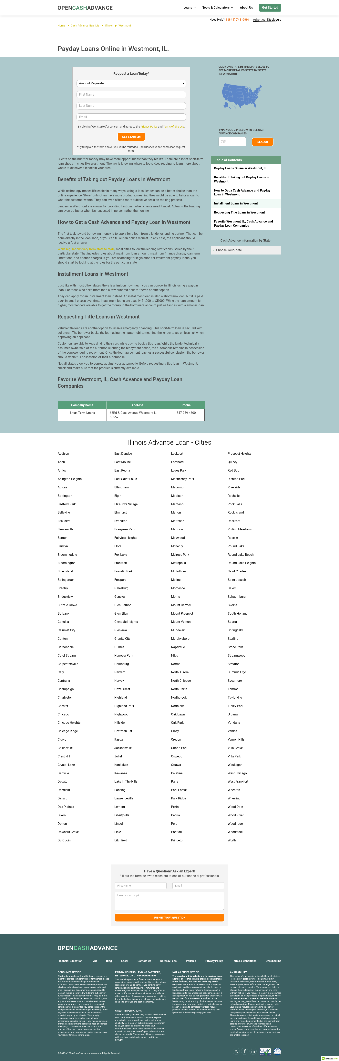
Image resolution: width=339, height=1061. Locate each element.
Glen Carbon (122, 605)
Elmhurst (120, 512)
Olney (175, 731)
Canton (63, 638)
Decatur (63, 781)
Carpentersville (68, 664)
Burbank (63, 613)
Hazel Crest (122, 689)
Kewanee (120, 773)
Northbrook (179, 697)
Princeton (177, 840)
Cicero (62, 739)
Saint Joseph (237, 580)
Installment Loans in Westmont (236, 203)
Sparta (232, 622)
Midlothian (178, 571)
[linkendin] (253, 1051)
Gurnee (119, 647)
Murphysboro (180, 638)
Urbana (233, 714)
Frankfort (120, 563)
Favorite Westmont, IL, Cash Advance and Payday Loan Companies (243, 223)
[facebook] (245, 1051)
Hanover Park (123, 655)
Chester (63, 706)
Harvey (119, 680)
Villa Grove (235, 748)
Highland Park (124, 706)
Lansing (120, 790)
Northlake (177, 706)
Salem (232, 588)
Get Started (270, 7)
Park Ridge (178, 798)
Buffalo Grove (67, 605)
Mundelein (178, 630)
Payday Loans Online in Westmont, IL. (240, 168)
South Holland (238, 613)
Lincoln (119, 824)
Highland (120, 697)
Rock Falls (235, 504)
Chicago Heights (69, 722)
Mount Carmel (181, 605)
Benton (62, 538)
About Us (246, 7)
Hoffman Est (123, 731)
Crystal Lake (66, 765)
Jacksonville (123, 748)
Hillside (119, 722)
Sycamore (235, 680)
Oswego (176, 756)
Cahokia (63, 622)
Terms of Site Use (173, 126)
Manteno (177, 504)
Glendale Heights (126, 622)
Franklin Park (123, 571)
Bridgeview (65, 596)
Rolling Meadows (240, 529)
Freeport (120, 580)
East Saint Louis (125, 479)
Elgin (117, 496)
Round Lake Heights (242, 563)
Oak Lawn (178, 714)
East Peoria (122, 470)
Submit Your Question (169, 917)
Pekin (175, 807)
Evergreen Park (124, 529)
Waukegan (235, 765)
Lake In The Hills (125, 781)
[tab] (246, 250)
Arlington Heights (70, 479)
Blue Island (65, 571)
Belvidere (64, 521)
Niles (174, 655)
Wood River (235, 815)
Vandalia (234, 722)
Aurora (62, 487)
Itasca (118, 739)
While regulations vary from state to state (86, 249)
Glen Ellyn (121, 613)
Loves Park (178, 470)
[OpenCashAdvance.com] (85, 8)
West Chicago (237, 773)
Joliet (118, 756)
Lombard (177, 462)
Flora (117, 546)
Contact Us (144, 960)
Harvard (119, 672)
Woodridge (235, 824)
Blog (109, 960)
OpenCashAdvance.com (86, 1053)
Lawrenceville (123, 798)
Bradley (63, 588)
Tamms (233, 689)
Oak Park (177, 722)
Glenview (120, 630)
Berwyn (63, 546)
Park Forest (179, 790)
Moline (175, 580)
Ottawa (176, 765)
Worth (232, 840)
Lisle (117, 832)
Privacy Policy (148, 126)
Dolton (62, 824)
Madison (177, 496)
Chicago (63, 714)
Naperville (178, 647)
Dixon (62, 815)
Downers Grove (68, 832)
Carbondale (66, 647)
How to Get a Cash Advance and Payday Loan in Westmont (242, 192)
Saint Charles (237, 571)
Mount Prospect (182, 613)
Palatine (176, 773)
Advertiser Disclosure (267, 19)
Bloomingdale (67, 555)
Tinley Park (235, 706)
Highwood (121, 714)
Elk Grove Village (126, 504)
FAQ (94, 960)
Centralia (64, 680)
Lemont (119, 807)
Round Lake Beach (241, 555)
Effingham (121, 487)
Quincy (232, 462)
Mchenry (177, 546)
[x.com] (236, 1051)
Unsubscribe (273, 960)
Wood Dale (235, 807)
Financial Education (70, 960)
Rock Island (236, 512)
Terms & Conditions (244, 960)
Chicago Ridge (68, 731)
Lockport (177, 453)
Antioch (63, 470)
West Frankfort (238, 781)
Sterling (233, 638)
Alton (61, 462)
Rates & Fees (168, 960)
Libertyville (121, 815)
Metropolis (178, 563)
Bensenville (65, 529)
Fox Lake (120, 555)
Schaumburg (237, 596)
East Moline (122, 462)
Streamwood (236, 655)
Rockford (234, 521)
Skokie (232, 605)
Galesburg (121, 588)
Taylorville (235, 697)
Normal (176, 664)
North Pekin (179, 689)
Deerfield (64, 790)
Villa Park (234, 756)
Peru (174, 824)
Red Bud (233, 470)
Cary (61, 672)
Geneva (119, 596)
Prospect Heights (239, 453)
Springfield (235, 630)
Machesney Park (182, 479)
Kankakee (121, 765)
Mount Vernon (181, 622)
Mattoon (177, 529)
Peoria (175, 815)
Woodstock (235, 832)
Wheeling (234, 798)
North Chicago (181, 680)
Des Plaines (66, 807)
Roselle (233, 538)
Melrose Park (180, 555)
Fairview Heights (125, 538)
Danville (63, 773)
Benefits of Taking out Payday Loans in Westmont (241, 179)
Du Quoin (64, 840)
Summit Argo (237, 672)
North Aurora (180, 672)
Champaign (66, 689)
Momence (178, 588)
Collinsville (65, 748)
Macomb (177, 487)
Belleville (64, 512)
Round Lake (236, 546)
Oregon (176, 739)
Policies (191, 960)
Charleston (65, 697)
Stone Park (235, 647)
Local (124, 960)
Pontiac (176, 832)
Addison (63, 453)
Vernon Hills (236, 739)
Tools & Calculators (216, 7)
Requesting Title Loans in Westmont (239, 212)
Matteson (177, 521)
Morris (175, 596)
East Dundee (123, 453)
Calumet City (66, 630)
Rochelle (234, 496)
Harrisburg (121, 664)
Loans (187, 7)
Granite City (122, 638)
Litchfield (120, 840)
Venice (232, 731)
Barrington (65, 496)
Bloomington (67, 563)
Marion (176, 512)
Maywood (178, 538)
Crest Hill (64, 756)
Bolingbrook (66, 580)
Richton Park (236, 479)
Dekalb (62, 798)
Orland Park (179, 748)
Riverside (234, 487)
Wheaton (234, 790)
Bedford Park (67, 504)
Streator (233, 664)
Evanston (120, 521)
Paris (174, 781)
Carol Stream (67, 655)
